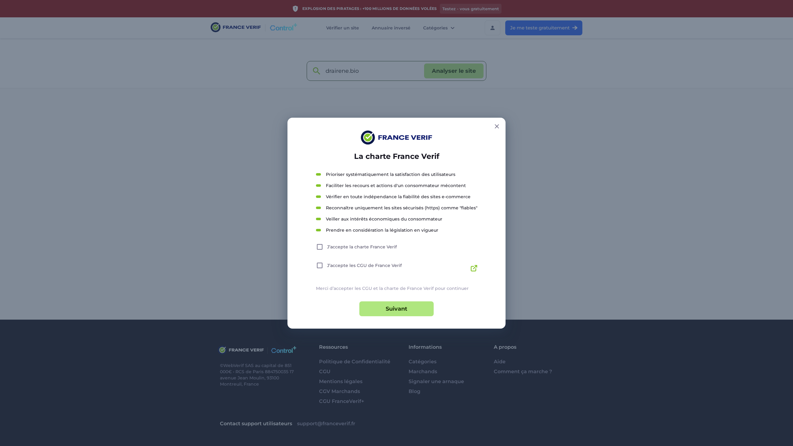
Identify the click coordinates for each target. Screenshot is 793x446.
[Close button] (497, 126)
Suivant (396, 308)
